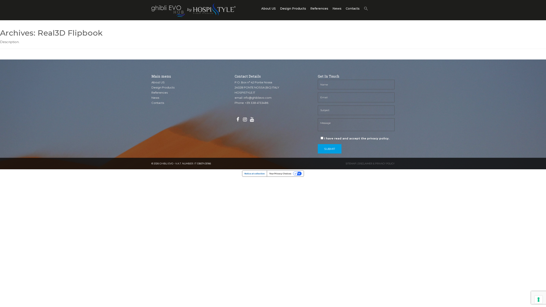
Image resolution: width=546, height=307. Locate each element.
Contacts (353, 8)
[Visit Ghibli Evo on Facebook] (238, 119)
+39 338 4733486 (256, 102)
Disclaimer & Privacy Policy (376, 163)
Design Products (293, 8)
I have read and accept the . (356, 138)
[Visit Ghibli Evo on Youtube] (252, 119)
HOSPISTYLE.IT (245, 92)
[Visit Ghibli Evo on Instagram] (245, 119)
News (337, 8)
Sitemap (351, 163)
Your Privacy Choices (280, 173)
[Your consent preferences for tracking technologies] (538, 299)
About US (268, 8)
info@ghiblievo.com (258, 97)
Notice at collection (254, 173)
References (319, 8)
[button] (366, 9)
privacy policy (378, 138)
